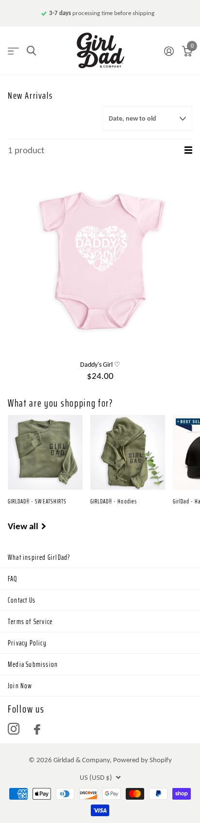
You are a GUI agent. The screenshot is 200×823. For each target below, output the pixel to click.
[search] (31, 51)
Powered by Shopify (142, 759)
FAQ (12, 579)
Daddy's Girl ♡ (100, 364)
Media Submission (33, 664)
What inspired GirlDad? (39, 557)
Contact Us (21, 600)
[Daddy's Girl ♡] (100, 261)
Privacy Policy (27, 643)
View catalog (13, 51)
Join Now (20, 686)
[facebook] (37, 729)
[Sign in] (169, 51)
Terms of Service (30, 621)
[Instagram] (13, 729)
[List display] (188, 150)
